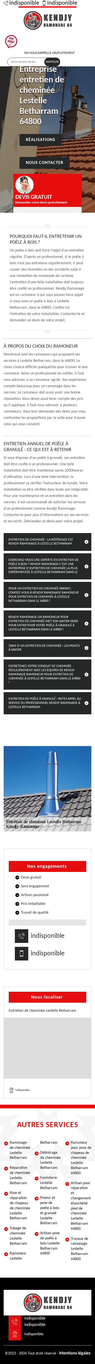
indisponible (24, 3)
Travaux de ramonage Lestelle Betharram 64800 (79, 1249)
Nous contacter (44, 163)
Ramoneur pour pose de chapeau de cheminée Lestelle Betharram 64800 (81, 1158)
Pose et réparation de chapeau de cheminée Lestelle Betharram (20, 1205)
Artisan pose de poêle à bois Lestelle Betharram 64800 (50, 1243)
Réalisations (40, 140)
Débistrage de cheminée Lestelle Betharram (50, 1160)
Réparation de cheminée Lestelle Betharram (20, 1175)
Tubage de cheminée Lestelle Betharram (18, 1235)
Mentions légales (74, 1353)
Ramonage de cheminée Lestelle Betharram (20, 1150)
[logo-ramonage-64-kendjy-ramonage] (47, 19)
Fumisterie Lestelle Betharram (48, 1183)
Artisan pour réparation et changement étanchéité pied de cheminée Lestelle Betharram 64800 (81, 1206)
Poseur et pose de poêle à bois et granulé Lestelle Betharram (49, 1210)
